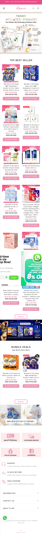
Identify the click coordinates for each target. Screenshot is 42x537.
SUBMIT (14, 278)
